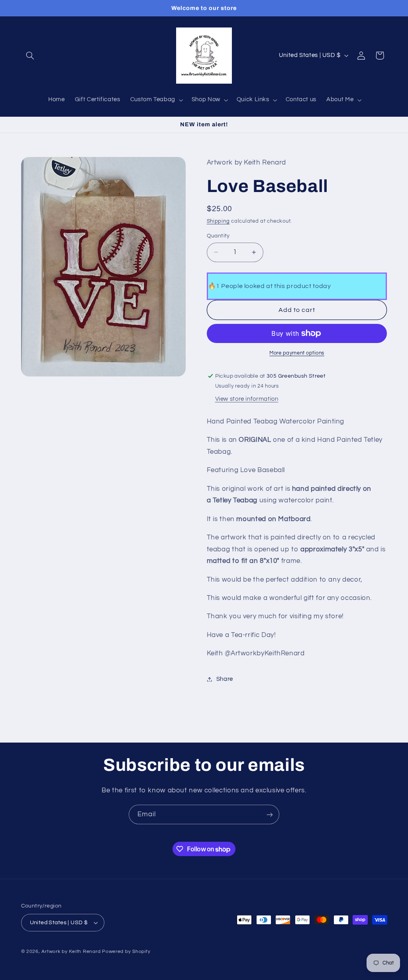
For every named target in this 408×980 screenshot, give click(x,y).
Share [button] (224, 679)
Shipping (218, 221)
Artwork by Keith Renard (70, 951)
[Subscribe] (270, 814)
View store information (247, 399)
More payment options (296, 353)
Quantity (218, 236)
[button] (30, 55)
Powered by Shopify (126, 951)
